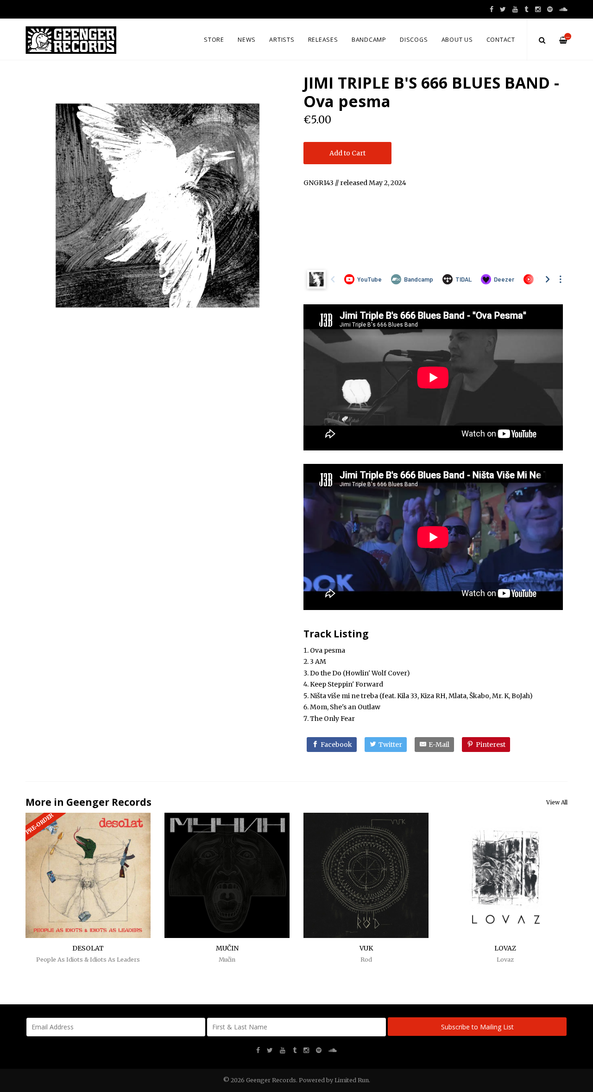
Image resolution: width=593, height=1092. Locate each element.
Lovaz (505, 959)
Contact (500, 40)
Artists (281, 40)
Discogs (414, 40)
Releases (323, 40)
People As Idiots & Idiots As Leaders (88, 959)
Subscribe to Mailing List (477, 1026)
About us (457, 40)
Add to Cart (347, 153)
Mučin (227, 959)
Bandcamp (369, 40)
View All (557, 802)
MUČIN (227, 948)
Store (214, 40)
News (247, 40)
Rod (366, 959)
